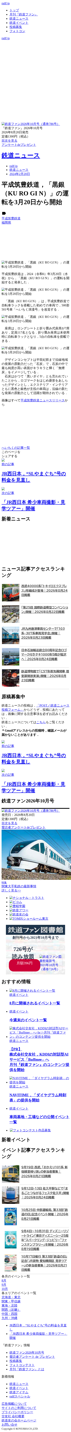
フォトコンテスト (22, 1365)
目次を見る (9, 823)
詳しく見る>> (11, 890)
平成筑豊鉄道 (11, 218)
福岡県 (6, 222)
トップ (14, 10)
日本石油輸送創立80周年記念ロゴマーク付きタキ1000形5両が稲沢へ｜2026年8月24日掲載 (44, 655)
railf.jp (6, 3)
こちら (41, 722)
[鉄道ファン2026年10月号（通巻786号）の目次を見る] (31, 124)
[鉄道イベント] (35, 50)
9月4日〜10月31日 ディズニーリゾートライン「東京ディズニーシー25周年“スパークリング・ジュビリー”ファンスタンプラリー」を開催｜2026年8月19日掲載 (45, 1240)
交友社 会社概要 (13, 1416)
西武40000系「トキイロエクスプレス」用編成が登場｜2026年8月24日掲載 (44, 590)
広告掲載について (14, 1403)
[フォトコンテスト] (35, 59)
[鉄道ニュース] (35, 46)
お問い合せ (9, 1424)
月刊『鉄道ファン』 (23, 14)
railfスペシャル (19, 1396)
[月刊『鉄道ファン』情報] (35, 42)
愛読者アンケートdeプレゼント (24, 827)
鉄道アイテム (18, 1392)
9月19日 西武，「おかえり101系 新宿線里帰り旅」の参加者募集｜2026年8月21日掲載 (44, 1172)
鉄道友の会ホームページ (19, 1420)
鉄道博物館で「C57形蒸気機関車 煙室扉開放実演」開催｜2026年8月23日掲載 (45, 676)
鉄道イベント (18, 22)
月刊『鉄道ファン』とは (26, 1369)
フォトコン (17, 31)
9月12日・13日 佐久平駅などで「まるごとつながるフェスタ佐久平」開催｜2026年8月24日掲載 (45, 1193)
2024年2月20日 (19, 174)
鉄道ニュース (18, 18)
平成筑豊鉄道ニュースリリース (43, 400)
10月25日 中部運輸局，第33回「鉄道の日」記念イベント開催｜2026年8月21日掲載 (44, 1214)
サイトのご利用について (19, 1408)
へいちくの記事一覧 (16, 447)
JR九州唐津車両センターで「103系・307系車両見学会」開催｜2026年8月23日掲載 (43, 633)
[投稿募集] (35, 55)
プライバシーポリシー (17, 1412)
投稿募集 (15, 27)
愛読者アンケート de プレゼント (32, 1356)
